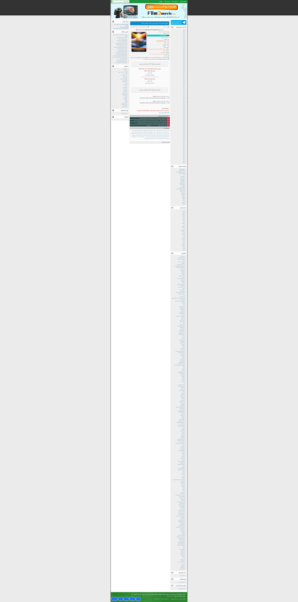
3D (184, 174)
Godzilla (183, 345)
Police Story (182, 446)
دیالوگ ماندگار (124, 81)
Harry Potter (182, 355)
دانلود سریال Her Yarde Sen (122, 48)
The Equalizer (182, 503)
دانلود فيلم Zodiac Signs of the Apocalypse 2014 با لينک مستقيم (143, 135)
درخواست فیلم (165, 599)
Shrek (184, 471)
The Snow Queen (182, 538)
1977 (184, 94)
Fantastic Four (182, 331)
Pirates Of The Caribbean (180, 443)
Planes (184, 444)
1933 (184, 37)
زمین (126, 83)
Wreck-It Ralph (182, 569)
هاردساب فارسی (124, 106)
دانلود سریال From (123, 58)
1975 (184, 91)
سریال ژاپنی (125, 91)
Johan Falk (183, 387)
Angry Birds (182, 270)
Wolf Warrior (182, 567)
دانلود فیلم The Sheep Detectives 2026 (120, 55)
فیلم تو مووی (146, 138)
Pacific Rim (183, 436)
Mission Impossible (181, 411)
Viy (184, 563)
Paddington (183, 437)
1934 (184, 38)
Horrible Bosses (182, 362)
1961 (184, 72)
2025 (184, 161)
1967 (184, 80)
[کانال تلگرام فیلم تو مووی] (178, 22)
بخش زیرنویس (174, 599)
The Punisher (182, 529)
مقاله (126, 101)
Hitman (183, 358)
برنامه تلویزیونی (124, 74)
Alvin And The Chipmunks (180, 266)
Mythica (183, 418)
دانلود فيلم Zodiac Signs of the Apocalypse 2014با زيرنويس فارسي (157, 136)
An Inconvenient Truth (180, 267)
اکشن (184, 212)
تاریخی (183, 216)
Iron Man (183, 379)
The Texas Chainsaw (181, 542)
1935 (184, 39)
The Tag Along (182, 541)
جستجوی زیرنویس (159, 53)
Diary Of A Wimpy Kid (180, 316)
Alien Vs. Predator (181, 261)
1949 (184, 56)
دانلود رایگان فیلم (124, 113)
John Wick (183, 388)
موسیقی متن (125, 102)
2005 (184, 133)
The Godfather (182, 506)
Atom (120, 599)
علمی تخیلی (133, 26)
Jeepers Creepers (182, 384)
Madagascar (183, 405)
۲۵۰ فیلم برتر (182, 575)
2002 (184, 129)
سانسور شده (125, 84)
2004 (184, 132)
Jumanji (183, 393)
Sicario (183, 472)
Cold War (183, 302)
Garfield (183, 338)
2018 (184, 151)
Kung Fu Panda (182, 401)
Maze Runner (182, 408)
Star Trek (183, 483)
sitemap (114, 599)
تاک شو (183, 217)
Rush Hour (183, 462)
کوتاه (184, 237)
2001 (184, 127)
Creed (184, 303)
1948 (184, 55)
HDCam (183, 195)
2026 (184, 162)
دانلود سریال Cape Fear (123, 38)
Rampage (183, 453)
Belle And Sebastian (181, 284)
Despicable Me (182, 312)
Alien (184, 260)
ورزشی (183, 248)
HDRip (183, 197)
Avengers (183, 277)
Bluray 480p (182, 190)
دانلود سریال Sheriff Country (122, 44)
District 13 (183, 319)
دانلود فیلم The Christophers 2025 (121, 52)
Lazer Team (183, 402)
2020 (184, 154)
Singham (183, 476)
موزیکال (183, 244)
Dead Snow (183, 309)
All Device (125, 69)
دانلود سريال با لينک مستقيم (159, 133)
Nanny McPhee (182, 419)
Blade (184, 288)
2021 (184, 155)
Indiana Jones (182, 373)
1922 (184, 31)
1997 (184, 122)
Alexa (138, 599)
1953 (184, 60)
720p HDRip (182, 180)
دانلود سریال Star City (123, 41)
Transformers (182, 553)
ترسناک (183, 219)
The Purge (183, 531)
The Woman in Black (181, 545)
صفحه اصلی (183, 1)
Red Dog (183, 457)
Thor (184, 546)
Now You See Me (181, 426)
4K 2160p (183, 177)
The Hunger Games (181, 510)
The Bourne (183, 493)
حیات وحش (125, 80)
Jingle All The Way (181, 386)
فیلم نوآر (183, 234)
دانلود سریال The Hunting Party (121, 43)
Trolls (184, 557)
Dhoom (183, 314)
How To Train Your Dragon (180, 365)
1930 (184, 32)
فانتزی (184, 233)
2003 (184, 130)
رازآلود (183, 227)
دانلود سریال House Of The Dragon (120, 47)
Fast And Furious (182, 333)
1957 (184, 66)
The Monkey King (181, 521)
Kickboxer (183, 397)
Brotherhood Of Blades (180, 292)
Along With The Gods (181, 264)
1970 (184, 84)
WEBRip (183, 202)
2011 (184, 141)
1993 (184, 116)
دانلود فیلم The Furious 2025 (122, 54)
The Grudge (182, 507)
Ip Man (183, 377)
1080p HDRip (182, 169)
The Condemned (182, 496)
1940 (184, 46)
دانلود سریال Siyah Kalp (122, 50)
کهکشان (125, 97)
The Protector (182, 528)
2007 (184, 136)
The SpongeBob (182, 539)
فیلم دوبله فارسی (182, 588)
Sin (184, 475)
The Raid (183, 532)
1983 (184, 102)
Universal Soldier (182, 562)
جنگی (184, 221)
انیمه (126, 73)
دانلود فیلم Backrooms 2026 (122, 61)
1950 (184, 58)
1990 (184, 112)
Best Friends (182, 285)
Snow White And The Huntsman (179, 479)
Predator (183, 447)
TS (184, 201)
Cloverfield (183, 299)
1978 (184, 95)
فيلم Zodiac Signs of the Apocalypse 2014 (157, 138)
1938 (184, 44)
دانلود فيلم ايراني (141, 136)
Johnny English (182, 390)
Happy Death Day (181, 352)
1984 (184, 104)
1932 (184, 35)
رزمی (184, 228)
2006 (184, 134)
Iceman (183, 369)
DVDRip (183, 193)
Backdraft (183, 280)
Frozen (183, 335)
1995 (184, 119)
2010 (184, 140)
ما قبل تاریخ (125, 98)
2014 (146, 26)
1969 (184, 83)
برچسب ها (167, 1)
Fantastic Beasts (182, 330)
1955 (184, 63)
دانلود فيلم (150, 133)
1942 (184, 49)
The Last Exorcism (181, 513)
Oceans (183, 428)
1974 (184, 90)
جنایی (184, 220)
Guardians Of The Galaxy (180, 351)
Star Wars (183, 485)
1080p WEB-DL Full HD (180, 172)
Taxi (184, 490)
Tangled (183, 489)
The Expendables (182, 504)
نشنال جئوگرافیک (124, 104)
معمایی (183, 242)
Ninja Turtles (182, 423)
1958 (184, 67)
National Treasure (181, 421)
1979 (184, 97)
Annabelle (183, 271)
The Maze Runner (181, 520)
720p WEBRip (182, 184)
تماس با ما (174, 1)
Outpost (183, 432)
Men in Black (182, 409)
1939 (184, 45)
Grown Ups (183, 349)
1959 (184, 69)
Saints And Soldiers (181, 464)
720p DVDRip (182, 179)
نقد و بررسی (125, 105)
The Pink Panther (182, 525)
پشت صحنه (125, 76)
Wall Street (183, 564)
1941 (184, 48)
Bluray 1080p (182, 187)
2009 (184, 139)
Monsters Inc (182, 415)
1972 (184, 87)
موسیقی (183, 245)
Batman (183, 282)
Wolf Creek (183, 566)
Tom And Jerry (182, 549)
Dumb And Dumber (181, 326)
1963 (184, 74)
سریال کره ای (124, 92)
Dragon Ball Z (182, 324)
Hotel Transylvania (181, 363)
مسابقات (125, 99)
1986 (184, 106)
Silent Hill (183, 474)
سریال (126, 85)
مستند (184, 241)
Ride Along (183, 458)
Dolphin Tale (182, 321)
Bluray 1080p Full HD (181, 188)
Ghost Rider (183, 341)
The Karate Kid (182, 511)
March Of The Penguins (180, 407)
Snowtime (183, 481)
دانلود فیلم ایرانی (182, 582)
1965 (184, 77)
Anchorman (183, 268)
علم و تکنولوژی (124, 94)
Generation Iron (182, 340)
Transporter (183, 555)
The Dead (183, 500)
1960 (184, 70)
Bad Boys (183, 281)
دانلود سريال (167, 133)
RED (184, 454)
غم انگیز (183, 231)
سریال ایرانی (125, 87)
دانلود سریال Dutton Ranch (122, 51)
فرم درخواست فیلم (154, 125)
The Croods (183, 499)
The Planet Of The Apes (180, 527)
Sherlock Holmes (182, 469)
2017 (184, 150)
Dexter (126, 70)
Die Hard (183, 317)
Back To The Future (181, 278)
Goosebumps (182, 348)
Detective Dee (182, 313)
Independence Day (181, 372)
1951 (184, 59)
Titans (184, 548)
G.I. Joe (183, 337)
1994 (184, 118)
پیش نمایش (125, 77)
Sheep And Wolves (181, 468)
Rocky (183, 460)
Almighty (183, 263)
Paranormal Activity (181, 439)
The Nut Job (182, 524)
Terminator (183, 492)
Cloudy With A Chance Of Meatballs (178, 298)
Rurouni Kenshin (182, 461)
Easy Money (182, 327)
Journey (183, 391)
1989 (184, 111)
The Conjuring (182, 497)
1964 (184, 76)
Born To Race (182, 289)
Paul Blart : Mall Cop (181, 440)
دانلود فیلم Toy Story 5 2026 (122, 40)
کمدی (184, 235)
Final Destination (182, 334)
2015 (184, 147)
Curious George (182, 306)
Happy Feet (183, 354)
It (184, 383)
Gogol (184, 347)
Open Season (182, 430)
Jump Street (183, 394)
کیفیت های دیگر (153, 53)
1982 (184, 101)
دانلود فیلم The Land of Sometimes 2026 (119, 57)
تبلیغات (160, 1)
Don (184, 323)
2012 (184, 143)
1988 (184, 109)
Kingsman (183, 400)
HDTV (183, 198)
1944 (184, 51)
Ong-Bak (183, 429)
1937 (184, 42)
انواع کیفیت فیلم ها (124, 27)
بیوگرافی (183, 214)
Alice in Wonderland (181, 259)
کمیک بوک (125, 95)
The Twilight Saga (181, 543)
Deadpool (183, 310)
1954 (184, 62)
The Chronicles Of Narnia (180, 495)
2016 (184, 148)
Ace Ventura (182, 256)
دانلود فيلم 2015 (144, 133)
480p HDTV (182, 176)
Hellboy (183, 356)
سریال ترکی (125, 88)
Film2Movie (161, 31)
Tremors (183, 556)
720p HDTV (182, 181)
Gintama (183, 344)
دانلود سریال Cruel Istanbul (122, 59)
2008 (184, 137)
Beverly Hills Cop (181, 287)
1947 (184, 53)
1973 (184, 88)
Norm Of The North (181, 425)
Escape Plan (183, 328)
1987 (184, 108)
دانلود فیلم (137, 26)
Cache (126, 599)
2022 (184, 157)
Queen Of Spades (182, 450)
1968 (184, 81)
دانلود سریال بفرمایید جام (122, 45)
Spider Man (183, 482)
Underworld (182, 559)
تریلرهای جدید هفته (123, 78)
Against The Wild (181, 257)
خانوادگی (183, 223)
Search (132, 599)
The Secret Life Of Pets (180, 536)
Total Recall (183, 550)
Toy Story (183, 552)
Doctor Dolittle (182, 320)
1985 (184, 105)
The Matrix (183, 518)
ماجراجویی (183, 238)
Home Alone (182, 359)
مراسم (183, 240)
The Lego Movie (182, 514)
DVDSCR (183, 194)
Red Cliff (183, 455)
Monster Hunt (182, 412)
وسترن (183, 249)
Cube (184, 305)
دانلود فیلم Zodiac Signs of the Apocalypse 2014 (154, 23)
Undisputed (183, 560)
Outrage (183, 433)
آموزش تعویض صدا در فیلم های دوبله (120, 28)
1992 (184, 115)
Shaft (184, 465)
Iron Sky (183, 380)
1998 (184, 123)
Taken (184, 488)
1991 (184, 113)
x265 (184, 204)
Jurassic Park (182, 395)
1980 (184, 98)
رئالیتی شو (183, 226)
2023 (184, 158)
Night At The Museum (181, 422)
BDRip (183, 186)
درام (184, 224)
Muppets (183, 416)
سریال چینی (125, 90)
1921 (184, 30)
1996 (184, 120)
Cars (184, 295)
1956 (184, 65)
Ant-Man (183, 273)
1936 (184, 41)
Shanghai (183, 467)
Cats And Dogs (182, 296)
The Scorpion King (181, 535)
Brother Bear (182, 291)
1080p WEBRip (182, 173)
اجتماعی (183, 210)
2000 (184, 126)
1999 (184, 125)
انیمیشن (183, 213)
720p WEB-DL (182, 183)
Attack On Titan (182, 275)
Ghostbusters (182, 342)
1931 (184, 34)
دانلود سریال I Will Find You (122, 37)
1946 (184, 52)
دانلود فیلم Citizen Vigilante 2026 (121, 62)
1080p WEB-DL (182, 170)
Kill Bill (183, 398)
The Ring (183, 534)
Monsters (183, 414)
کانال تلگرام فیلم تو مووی (163, 112)
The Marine (183, 517)
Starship (183, 486)
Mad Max (183, 404)
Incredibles (183, 370)
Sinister (183, 478)
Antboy (183, 274)
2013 (184, 144)
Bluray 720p (142, 26)
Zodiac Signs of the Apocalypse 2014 (148, 130)
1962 (184, 73)
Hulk (184, 366)
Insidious (183, 376)
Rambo (183, 451)
